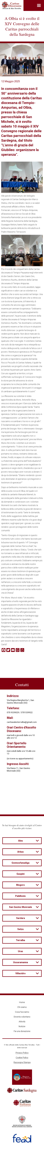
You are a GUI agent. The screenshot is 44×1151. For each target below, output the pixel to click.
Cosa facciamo (22, 1012)
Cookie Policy (22, 1057)
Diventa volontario (22, 1016)
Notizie (22, 1026)
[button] (39, 5)
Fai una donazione (22, 1031)
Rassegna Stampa (22, 1062)
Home (22, 1002)
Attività (22, 1021)
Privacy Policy (22, 1052)
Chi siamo (22, 1007)
